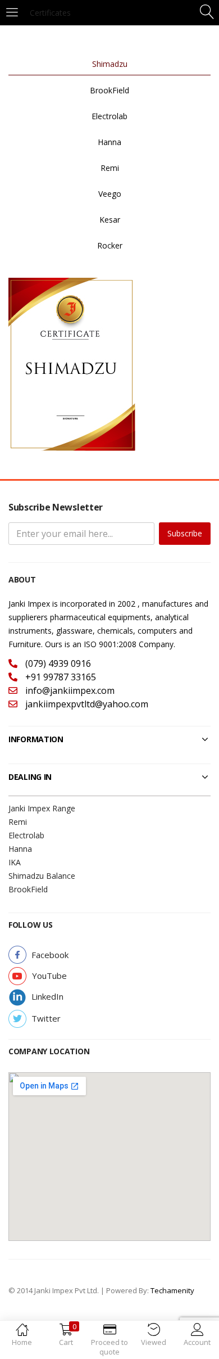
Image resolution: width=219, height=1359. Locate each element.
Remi (17, 821)
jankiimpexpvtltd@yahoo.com (85, 704)
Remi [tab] (110, 167)
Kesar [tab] (109, 219)
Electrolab (26, 835)
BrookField (28, 889)
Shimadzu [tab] (109, 63)
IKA (14, 862)
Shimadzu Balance (41, 875)
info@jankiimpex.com (69, 690)
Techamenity (172, 1290)
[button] (50, 955)
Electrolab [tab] (109, 116)
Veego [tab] (109, 193)
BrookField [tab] (109, 90)
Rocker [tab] (109, 245)
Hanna (20, 848)
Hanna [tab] (109, 142)
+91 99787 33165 (59, 677)
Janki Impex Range (41, 808)
